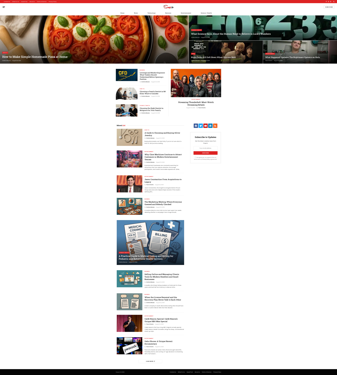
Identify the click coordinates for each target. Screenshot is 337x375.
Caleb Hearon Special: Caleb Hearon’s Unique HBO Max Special (161, 320)
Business (168, 13)
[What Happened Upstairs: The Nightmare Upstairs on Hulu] (300, 52)
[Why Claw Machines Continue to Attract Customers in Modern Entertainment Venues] (129, 159)
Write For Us (15, 1)
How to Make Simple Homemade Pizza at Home (34, 57)
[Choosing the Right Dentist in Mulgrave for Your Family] (127, 110)
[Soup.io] (168, 7)
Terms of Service (42, 1)
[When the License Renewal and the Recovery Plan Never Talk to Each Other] (129, 301)
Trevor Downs (268, 60)
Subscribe (329, 7)
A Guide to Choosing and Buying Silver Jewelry (162, 134)
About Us (32, 1)
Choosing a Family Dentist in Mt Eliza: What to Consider (153, 92)
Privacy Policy (53, 1)
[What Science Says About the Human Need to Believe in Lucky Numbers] (263, 27)
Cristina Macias (6, 60)
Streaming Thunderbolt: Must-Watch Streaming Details (196, 103)
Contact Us (7, 1)
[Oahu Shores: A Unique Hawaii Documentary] (129, 345)
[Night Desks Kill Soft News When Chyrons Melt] (226, 52)
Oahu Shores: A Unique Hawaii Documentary (159, 342)
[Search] (333, 1)
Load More (149, 361)
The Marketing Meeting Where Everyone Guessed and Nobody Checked (163, 203)
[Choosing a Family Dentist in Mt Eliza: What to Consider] (127, 94)
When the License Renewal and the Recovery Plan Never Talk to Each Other (163, 298)
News (136, 13)
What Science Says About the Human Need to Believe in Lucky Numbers (231, 33)
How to (5, 52)
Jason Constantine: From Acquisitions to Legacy (163, 180)
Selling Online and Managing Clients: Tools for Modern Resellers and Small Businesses (162, 276)
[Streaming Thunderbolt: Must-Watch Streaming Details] (196, 83)
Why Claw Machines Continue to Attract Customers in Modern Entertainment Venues (163, 157)
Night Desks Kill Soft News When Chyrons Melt (213, 57)
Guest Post (24, 1)
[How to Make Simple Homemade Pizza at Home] (94, 39)
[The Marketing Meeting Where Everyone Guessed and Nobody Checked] (129, 206)
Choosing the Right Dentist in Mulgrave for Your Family (151, 109)
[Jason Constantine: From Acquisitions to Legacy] (129, 183)
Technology (152, 13)
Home (122, 13)
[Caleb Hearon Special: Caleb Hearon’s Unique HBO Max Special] (129, 323)
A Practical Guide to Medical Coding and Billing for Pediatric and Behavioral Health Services (146, 257)
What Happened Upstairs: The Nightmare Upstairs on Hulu (292, 57)
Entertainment (186, 13)
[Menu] (4, 7)
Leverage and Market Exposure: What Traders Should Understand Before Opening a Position (152, 76)
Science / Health (206, 13)
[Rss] (215, 126)
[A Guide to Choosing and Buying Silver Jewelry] (129, 137)
